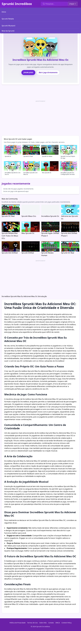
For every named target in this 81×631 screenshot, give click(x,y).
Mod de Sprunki (8, 31)
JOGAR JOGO (28, 72)
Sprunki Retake (8, 19)
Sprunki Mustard (8, 25)
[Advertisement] (40, 117)
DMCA (57, 623)
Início (4, 12)
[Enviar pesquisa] (43, 4)
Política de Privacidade (18, 623)
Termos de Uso (32, 623)
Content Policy (66, 623)
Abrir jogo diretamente (48, 72)
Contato (51, 623)
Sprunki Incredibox (17, 4)
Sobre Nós (43, 623)
